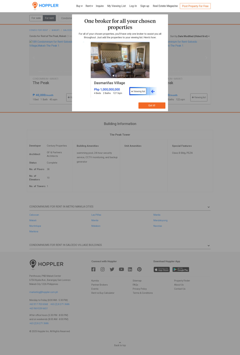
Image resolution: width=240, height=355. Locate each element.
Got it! (151, 105)
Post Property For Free (195, 6)
